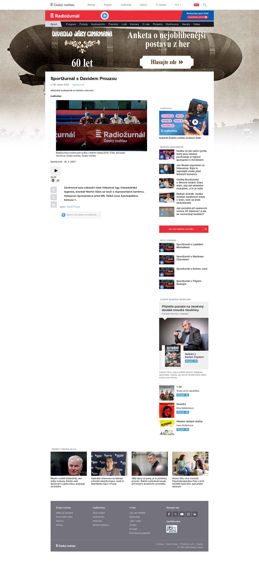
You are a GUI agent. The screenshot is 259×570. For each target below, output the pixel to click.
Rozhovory (172, 24)
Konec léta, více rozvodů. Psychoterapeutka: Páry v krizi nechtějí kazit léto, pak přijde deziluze (188, 482)
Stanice (143, 5)
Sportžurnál (78, 84)
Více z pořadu (168, 240)
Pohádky (165, 121)
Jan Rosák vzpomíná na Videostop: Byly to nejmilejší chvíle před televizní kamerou (190, 170)
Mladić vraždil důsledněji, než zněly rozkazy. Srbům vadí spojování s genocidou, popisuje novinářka (68, 482)
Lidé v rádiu (135, 521)
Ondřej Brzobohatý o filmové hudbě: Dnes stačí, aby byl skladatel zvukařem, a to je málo (189, 184)
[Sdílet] (57, 181)
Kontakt (133, 529)
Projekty (158, 24)
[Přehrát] (56, 171)
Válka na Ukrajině (64, 513)
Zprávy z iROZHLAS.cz (64, 449)
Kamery (134, 24)
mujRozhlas (126, 5)
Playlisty (113, 24)
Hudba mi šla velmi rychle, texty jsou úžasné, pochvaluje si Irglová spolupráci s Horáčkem (191, 155)
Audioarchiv (98, 24)
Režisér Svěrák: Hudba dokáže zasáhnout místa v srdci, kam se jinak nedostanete (190, 198)
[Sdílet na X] (54, 197)
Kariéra (133, 525)
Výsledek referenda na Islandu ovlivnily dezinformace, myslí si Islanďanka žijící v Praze (107, 481)
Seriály (186, 24)
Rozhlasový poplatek (140, 533)
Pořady (83, 24)
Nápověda (135, 517)
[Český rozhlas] (62, 5)
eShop (59, 525)
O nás (146, 24)
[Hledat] (204, 5)
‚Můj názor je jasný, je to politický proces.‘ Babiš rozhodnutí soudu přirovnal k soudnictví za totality (149, 481)
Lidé (124, 24)
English (200, 544)
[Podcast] (53, 181)
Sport (54, 24)
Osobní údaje (172, 544)
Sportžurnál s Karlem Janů (191, 268)
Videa (196, 24)
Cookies (159, 544)
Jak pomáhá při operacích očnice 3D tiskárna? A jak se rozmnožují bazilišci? (191, 211)
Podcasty (97, 521)
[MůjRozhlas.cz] (56, 96)
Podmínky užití (187, 544)
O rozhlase (161, 5)
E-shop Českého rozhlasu (175, 299)
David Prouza (73, 207)
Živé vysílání (166, 126)
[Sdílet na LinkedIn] (54, 204)
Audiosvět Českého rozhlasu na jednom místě (180, 138)
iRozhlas (91, 5)
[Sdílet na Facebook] (54, 190)
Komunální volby (64, 517)
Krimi (178, 116)
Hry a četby (166, 116)
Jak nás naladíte (138, 513)
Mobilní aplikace (101, 525)
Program (108, 5)
